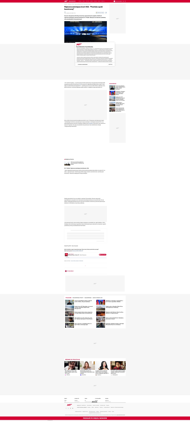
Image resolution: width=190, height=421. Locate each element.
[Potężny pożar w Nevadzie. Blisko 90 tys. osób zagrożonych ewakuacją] (112, 104)
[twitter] (68, 408)
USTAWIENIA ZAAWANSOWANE (82, 64)
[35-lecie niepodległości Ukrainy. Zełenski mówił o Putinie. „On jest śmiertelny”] (112, 87)
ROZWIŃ (94, 401)
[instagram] (70, 408)
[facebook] (66, 408)
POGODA (106, 398)
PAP (65, 12)
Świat (84, 1)
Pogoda (95, 1)
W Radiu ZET (77, 398)
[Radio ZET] (66, 1)
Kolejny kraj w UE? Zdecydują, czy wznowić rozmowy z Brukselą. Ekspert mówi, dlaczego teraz (120, 99)
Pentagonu (91, 123)
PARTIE (86, 398)
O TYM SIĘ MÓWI (98, 398)
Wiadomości (72, 1)
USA (80, 84)
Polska (80, 1)
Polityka (87, 1)
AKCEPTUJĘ (110, 64)
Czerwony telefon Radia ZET (77, 250)
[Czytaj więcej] (67, 163)
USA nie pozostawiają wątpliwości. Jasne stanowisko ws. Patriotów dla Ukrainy (77, 163)
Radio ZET (65, 4)
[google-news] (73, 408)
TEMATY (65, 398)
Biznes (91, 1)
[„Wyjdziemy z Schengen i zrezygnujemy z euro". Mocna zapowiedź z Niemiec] (112, 93)
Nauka (99, 1)
